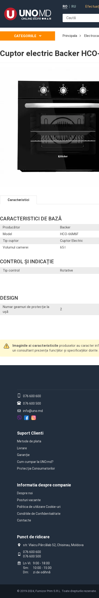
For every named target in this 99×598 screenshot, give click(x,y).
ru (73, 6)
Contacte (24, 520)
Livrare (22, 448)
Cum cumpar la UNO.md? (35, 462)
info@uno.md (33, 411)
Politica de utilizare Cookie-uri (39, 507)
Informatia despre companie (44, 485)
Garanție (23, 455)
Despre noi (25, 493)
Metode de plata (29, 441)
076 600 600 (32, 396)
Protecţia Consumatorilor (36, 468)
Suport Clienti (30, 433)
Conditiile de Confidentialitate (39, 513)
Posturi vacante (29, 500)
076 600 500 (32, 403)
